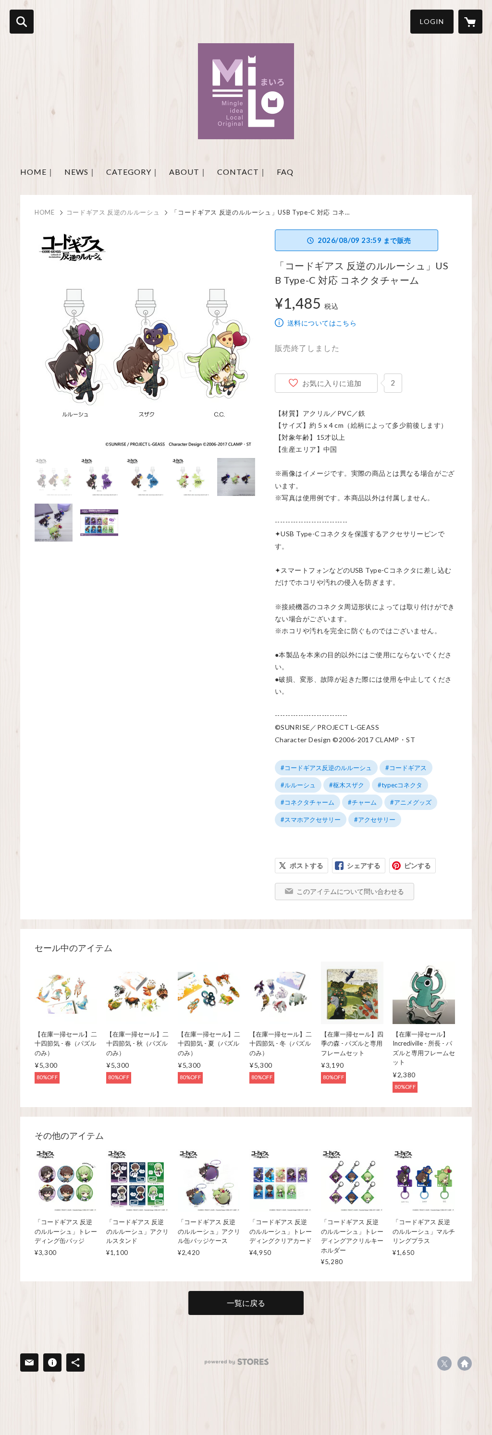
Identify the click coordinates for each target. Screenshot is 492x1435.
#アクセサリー (374, 819)
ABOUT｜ (188, 171)
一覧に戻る (246, 1302)
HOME (45, 212)
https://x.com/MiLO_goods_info (444, 1363)
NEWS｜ (80, 171)
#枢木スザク (346, 785)
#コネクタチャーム (307, 802)
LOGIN (432, 21)
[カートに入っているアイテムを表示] (470, 22)
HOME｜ (37, 171)
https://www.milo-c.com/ (464, 1363)
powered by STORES (237, 1361)
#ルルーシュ (298, 785)
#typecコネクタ (400, 785)
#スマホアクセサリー (311, 819)
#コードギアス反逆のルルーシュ (326, 768)
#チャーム (362, 802)
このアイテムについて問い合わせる (350, 891)
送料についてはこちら (322, 323)
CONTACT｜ (242, 171)
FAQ (285, 171)
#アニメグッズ (410, 802)
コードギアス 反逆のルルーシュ (113, 212)
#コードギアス (406, 768)
